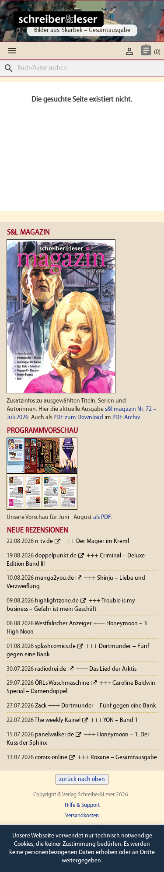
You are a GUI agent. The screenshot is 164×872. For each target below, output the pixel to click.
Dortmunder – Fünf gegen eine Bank (108, 706)
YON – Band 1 (120, 720)
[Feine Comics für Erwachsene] (58, 18)
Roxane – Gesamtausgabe (124, 757)
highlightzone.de (57, 601)
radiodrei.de (50, 669)
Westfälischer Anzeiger (63, 623)
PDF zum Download (78, 417)
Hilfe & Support (82, 805)
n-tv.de (44, 541)
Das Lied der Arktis (112, 669)
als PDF (102, 517)
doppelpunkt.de (56, 556)
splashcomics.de (55, 646)
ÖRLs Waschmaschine (62, 683)
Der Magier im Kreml (102, 541)
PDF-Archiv (126, 417)
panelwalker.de (54, 735)
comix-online (51, 757)
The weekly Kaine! (57, 720)
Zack (41, 706)
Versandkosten (82, 815)
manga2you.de (54, 578)
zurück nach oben (82, 779)
